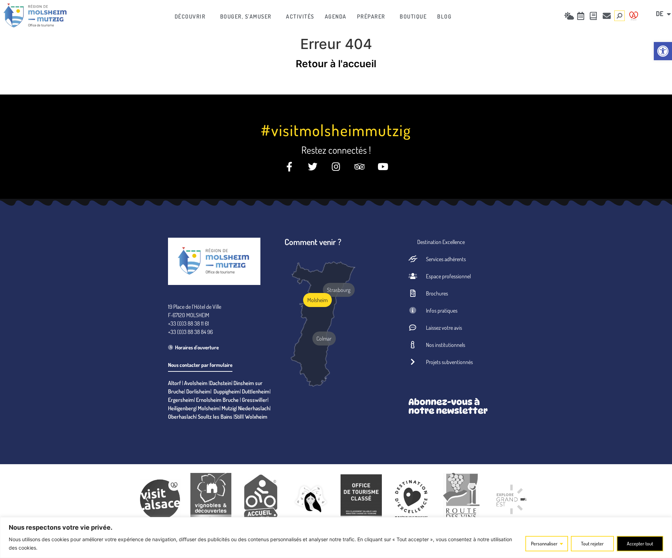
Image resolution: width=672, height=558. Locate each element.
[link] (663, 51)
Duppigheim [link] (227, 391)
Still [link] (238, 416)
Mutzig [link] (229, 408)
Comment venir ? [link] (313, 241)
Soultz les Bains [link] (215, 416)
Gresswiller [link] (254, 399)
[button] (147, 499)
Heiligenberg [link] (182, 408)
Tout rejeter (592, 543)
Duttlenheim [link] (256, 391)
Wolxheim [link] (256, 416)
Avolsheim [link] (196, 382)
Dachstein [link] (220, 382)
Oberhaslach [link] (182, 416)
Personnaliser (544, 543)
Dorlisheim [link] (198, 391)
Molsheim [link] (208, 408)
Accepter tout (640, 543)
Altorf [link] (174, 382)
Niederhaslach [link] (254, 408)
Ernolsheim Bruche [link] (217, 399)
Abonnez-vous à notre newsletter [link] (448, 406)
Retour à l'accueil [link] (336, 64)
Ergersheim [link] (181, 399)
